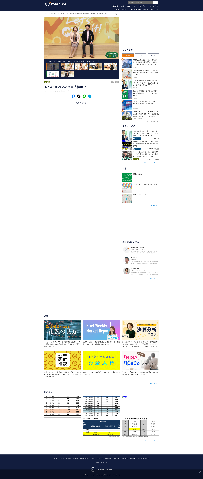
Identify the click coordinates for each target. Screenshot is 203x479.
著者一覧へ (153, 279)
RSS (138, 458)
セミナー (136, 6)
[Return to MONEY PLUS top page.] (55, 4)
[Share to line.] (84, 96)
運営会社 (68, 458)
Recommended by (151, 121)
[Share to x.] (78, 96)
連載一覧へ (153, 383)
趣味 (144, 10)
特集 (128, 6)
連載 (122, 6)
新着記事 (115, 6)
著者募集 (132, 458)
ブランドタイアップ (150, 6)
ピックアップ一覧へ (150, 162)
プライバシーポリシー (96, 458)
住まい (138, 10)
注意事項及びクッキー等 (112, 458)
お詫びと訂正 (145, 458)
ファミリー (153, 10)
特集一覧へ (153, 205)
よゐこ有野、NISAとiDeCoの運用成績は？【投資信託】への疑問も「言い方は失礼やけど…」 (84, 14)
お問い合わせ (124, 458)
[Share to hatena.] (89, 96)
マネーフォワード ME (101, 462)
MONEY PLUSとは (59, 458)
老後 (132, 10)
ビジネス (125, 10)
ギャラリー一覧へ (151, 441)
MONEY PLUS (48, 14)
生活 (117, 10)
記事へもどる (81, 103)
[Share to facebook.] (73, 96)
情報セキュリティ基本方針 (80, 458)
